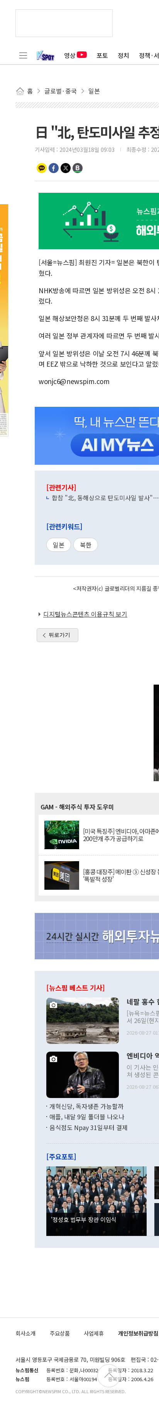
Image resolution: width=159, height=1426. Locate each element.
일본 (58, 544)
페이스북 (54, 168)
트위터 (66, 168)
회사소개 (25, 1333)
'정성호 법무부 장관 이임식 (84, 1219)
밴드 (78, 168)
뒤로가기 (59, 635)
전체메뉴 (23, 55)
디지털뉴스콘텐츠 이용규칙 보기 (85, 614)
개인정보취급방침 (138, 1333)
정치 (123, 55)
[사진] (82, 1019)
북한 (85, 544)
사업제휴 (94, 1333)
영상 (70, 55)
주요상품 (60, 1333)
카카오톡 (42, 168)
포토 (102, 55)
